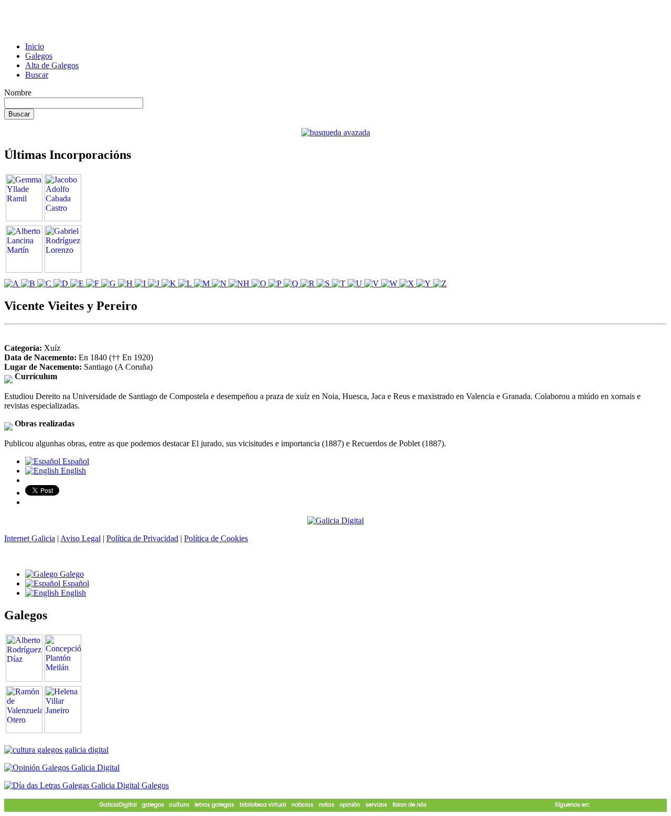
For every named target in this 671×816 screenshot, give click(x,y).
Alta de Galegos (52, 65)
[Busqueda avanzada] (335, 132)
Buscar (36, 74)
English (72, 470)
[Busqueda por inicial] (12, 283)
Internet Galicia (29, 538)
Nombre (17, 92)
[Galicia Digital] (335, 520)
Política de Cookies (216, 538)
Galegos (38, 55)
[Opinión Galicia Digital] (62, 767)
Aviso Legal (80, 538)
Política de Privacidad (142, 538)
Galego (71, 574)
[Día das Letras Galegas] (86, 785)
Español (74, 461)
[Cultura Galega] (56, 749)
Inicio (34, 46)
